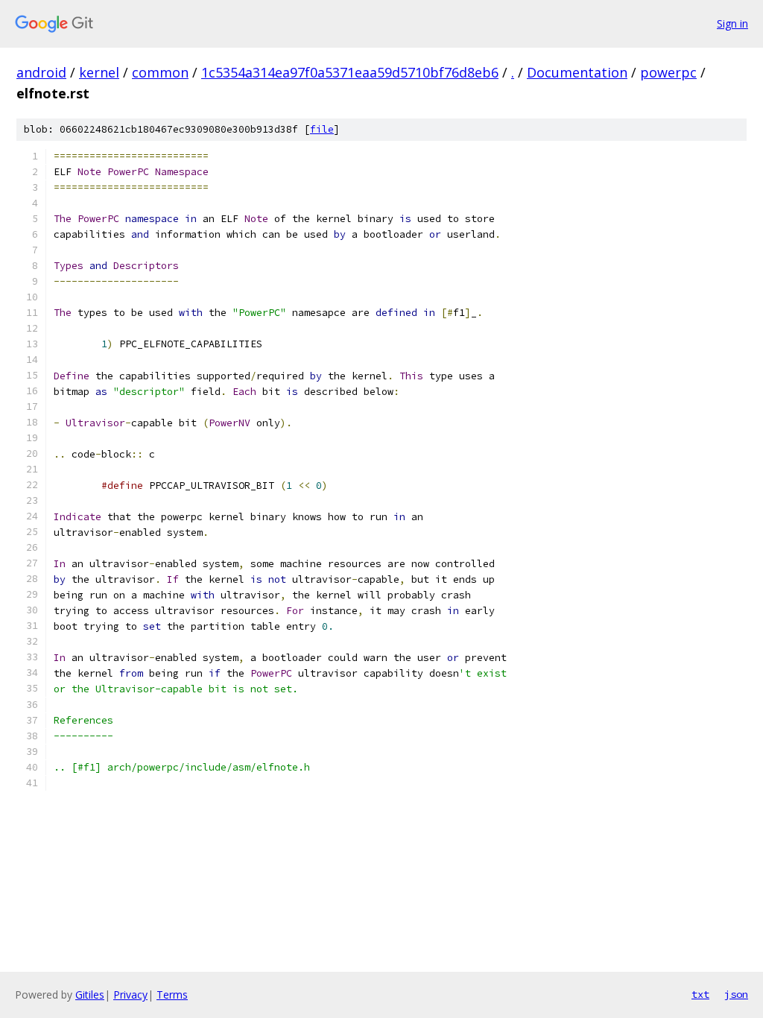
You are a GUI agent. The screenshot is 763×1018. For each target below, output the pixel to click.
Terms (172, 994)
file (322, 129)
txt (700, 994)
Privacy (130, 994)
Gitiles (89, 994)
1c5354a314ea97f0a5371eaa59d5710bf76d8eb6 (349, 72)
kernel (99, 72)
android (41, 72)
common (160, 72)
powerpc (668, 72)
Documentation (577, 72)
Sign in (732, 23)
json (736, 994)
